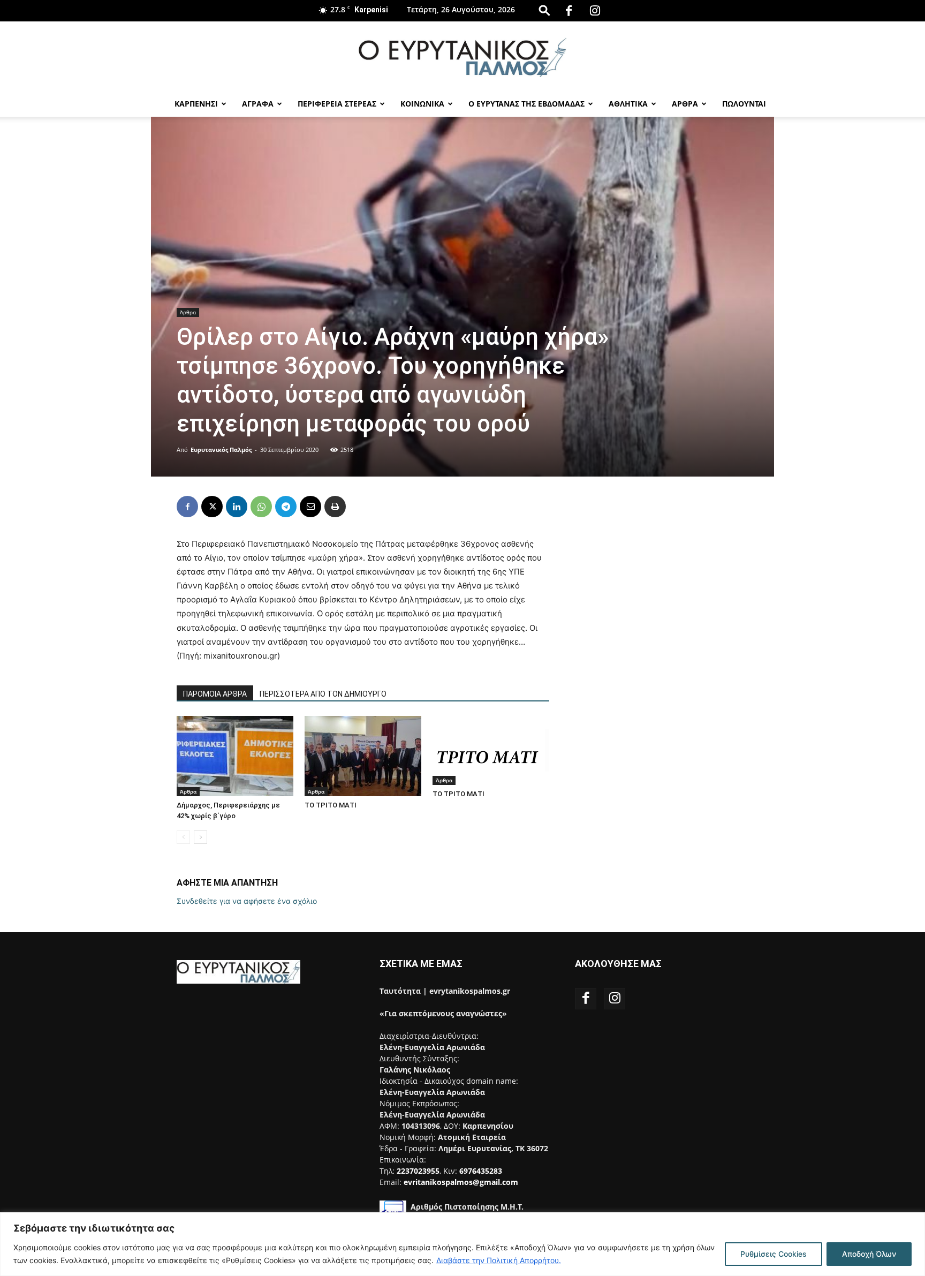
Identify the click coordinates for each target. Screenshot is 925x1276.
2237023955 (418, 1171)
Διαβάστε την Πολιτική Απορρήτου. (498, 1260)
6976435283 (480, 1171)
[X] (212, 506)
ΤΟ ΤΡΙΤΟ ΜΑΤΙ (331, 805)
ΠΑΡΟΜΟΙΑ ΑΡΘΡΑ (215, 694)
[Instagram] (595, 10)
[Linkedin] (236, 506)
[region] (462, 1244)
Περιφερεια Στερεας (337, 104)
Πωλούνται (744, 104)
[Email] (310, 506)
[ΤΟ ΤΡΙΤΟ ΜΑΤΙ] (363, 756)
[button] (544, 10)
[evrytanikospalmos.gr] (462, 57)
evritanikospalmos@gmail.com (461, 1182)
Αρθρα (685, 104)
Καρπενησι (196, 104)
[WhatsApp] (261, 506)
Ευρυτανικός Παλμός (221, 450)
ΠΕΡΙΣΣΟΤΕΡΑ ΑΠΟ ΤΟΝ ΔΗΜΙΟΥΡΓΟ (323, 694)
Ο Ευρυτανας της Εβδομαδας (526, 104)
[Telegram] (286, 506)
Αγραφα (258, 104)
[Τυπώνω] (335, 506)
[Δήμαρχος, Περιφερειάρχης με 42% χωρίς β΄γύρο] (235, 756)
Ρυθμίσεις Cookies (773, 1253)
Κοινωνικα (422, 104)
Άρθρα (188, 312)
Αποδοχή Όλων (869, 1253)
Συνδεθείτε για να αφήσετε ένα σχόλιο (247, 900)
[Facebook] (569, 10)
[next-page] (200, 837)
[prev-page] (183, 837)
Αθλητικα (628, 104)
